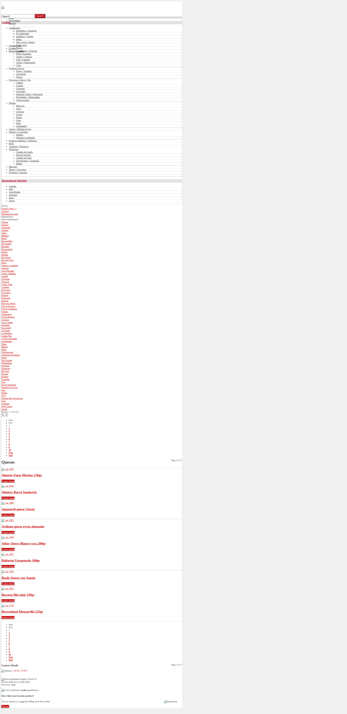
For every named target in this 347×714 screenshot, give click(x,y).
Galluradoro (6, 314)
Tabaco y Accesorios (17, 169)
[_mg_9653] (8, 469)
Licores (19, 114)
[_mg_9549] (8, 537)
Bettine (4, 252)
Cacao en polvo (22, 100)
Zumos (19, 117)
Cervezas (20, 111)
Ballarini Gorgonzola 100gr (21, 560)
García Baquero (8, 317)
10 (10, 450)
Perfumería (13, 149)
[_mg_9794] (8, 571)
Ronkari (4, 376)
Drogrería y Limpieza (18, 172)
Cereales (19, 85)
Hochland (5, 325)
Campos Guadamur (9, 265)
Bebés (11, 143)
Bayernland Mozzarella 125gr (22, 611)
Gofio (18, 65)
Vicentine (5, 404)
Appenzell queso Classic (18, 509)
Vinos (18, 108)
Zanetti (4, 409)
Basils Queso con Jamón (18, 578)
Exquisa (4, 301)
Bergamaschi (6, 249)
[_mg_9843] (8, 486)
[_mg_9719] (8, 605)
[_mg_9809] (8, 503)
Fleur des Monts (8, 303)
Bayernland (6, 244)
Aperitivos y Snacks (24, 36)
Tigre (3, 401)
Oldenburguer (7, 352)
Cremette (5, 287)
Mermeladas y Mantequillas (28, 97)
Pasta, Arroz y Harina (25, 42)
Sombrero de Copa (9, 387)
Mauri (4, 344)
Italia (11, 189)
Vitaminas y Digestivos (19, 146)
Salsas (19, 39)
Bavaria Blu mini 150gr (18, 595)
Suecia (11, 200)
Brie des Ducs (7, 260)
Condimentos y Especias (26, 51)
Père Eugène (6, 360)
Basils (4, 238)
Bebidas (12, 103)
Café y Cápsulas (23, 59)
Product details (8, 481)
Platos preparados (23, 54)
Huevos (19, 48)
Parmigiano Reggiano (10, 355)
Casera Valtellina (8, 273)
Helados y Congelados (18, 132)
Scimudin (5, 379)
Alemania (13, 195)
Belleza (19, 163)
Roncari (4, 374)
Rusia (11, 198)
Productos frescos (16, 68)
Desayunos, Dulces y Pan (20, 80)
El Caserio (5, 290)
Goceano (5, 320)
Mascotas (13, 166)
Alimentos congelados (25, 137)
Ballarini (5, 236)
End (11, 455)
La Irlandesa (6, 333)
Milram (4, 347)
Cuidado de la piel (23, 158)
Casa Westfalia (7, 271)
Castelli (4, 276)
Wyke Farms (6, 406)
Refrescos (20, 106)
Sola (3, 382)
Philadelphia (6, 363)
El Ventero (5, 292)
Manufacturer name (9, 214)
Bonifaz (4, 254)
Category (5, 211)
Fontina (4, 311)
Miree (4, 349)
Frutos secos (21, 45)
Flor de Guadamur (9, 309)
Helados (19, 135)
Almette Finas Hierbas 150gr (22, 475)
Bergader (5, 246)
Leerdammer (6, 341)
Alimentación (14, 28)
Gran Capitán (7, 322)
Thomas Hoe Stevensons (12, 398)
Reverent (5, 371)
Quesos (19, 77)
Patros (4, 357)
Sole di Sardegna (8, 385)
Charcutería (21, 74)
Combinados (21, 126)
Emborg (4, 295)
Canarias (12, 186)
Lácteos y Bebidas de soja (20, 129)
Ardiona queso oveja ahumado (23, 526)
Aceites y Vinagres (24, 56)
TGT (3, 395)
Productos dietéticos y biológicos (23, 140)
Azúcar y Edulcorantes (25, 62)
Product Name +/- (9, 208)
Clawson (5, 282)
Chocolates (20, 91)
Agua (18, 120)
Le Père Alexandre (9, 338)
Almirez (4, 225)
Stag (3, 390)
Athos (4, 233)
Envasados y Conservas (26, 30)
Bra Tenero (6, 257)
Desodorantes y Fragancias (27, 161)
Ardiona (4, 230)
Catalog (6, 22)
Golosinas (20, 88)
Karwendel (6, 328)
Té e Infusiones (22, 33)
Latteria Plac (6, 336)
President (5, 366)
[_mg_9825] (8, 520)
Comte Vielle (6, 284)
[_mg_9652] (8, 588)
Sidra (18, 123)
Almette (4, 222)
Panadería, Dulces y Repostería (29, 94)
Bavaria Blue (6, 241)
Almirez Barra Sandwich (19, 492)
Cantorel (5, 268)
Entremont (5, 298)
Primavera (5, 368)
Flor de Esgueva (8, 306)
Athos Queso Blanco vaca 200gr (24, 543)
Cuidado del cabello (24, 152)
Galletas (19, 82)
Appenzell (5, 227)
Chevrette (5, 279)
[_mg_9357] (8, 554)
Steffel (4, 393)
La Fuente (5, 330)
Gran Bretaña (14, 192)
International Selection (14, 180)
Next (11, 452)
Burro (4, 263)
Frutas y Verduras (23, 71)
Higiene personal (23, 155)
